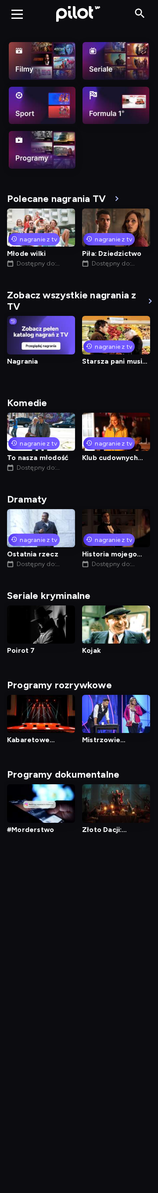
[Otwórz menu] (17, 14)
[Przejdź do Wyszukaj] (139, 14)
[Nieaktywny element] (42, 61)
